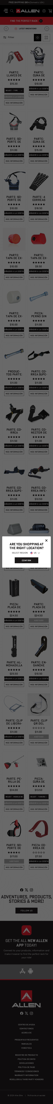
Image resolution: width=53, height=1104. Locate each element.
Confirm (26, 560)
